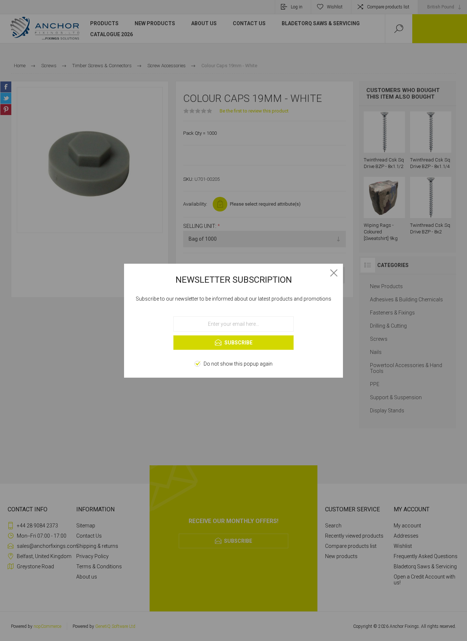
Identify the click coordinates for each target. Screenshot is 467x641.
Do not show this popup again (238, 364)
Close (334, 273)
